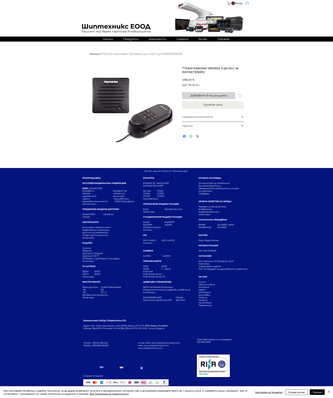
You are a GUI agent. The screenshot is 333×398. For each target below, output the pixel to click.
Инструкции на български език (222, 261)
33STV (85, 271)
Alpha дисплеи (90, 287)
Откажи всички (296, 392)
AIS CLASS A (149, 240)
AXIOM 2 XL (119, 193)
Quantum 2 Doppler (92, 253)
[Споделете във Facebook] (184, 136)
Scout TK (160, 276)
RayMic (168, 224)
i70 (84, 292)
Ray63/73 (169, 222)
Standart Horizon (173, 209)
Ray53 (147, 222)
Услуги (202, 282)
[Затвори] (329, 392)
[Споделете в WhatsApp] (191, 136)
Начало (94, 54)
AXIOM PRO (88, 214)
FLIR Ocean (149, 276)
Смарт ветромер (110, 287)
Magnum (87, 250)
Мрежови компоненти (95, 201)
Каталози (204, 263)
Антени (147, 230)
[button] (231, 3)
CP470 (150, 196)
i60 (102, 289)
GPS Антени (89, 204)
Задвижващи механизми (95, 230)
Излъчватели (150, 198)
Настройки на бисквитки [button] (269, 392)
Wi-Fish (150, 191)
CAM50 (152, 256)
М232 (164, 266)
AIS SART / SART (225, 224)
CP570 (161, 196)
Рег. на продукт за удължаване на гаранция (223, 269)
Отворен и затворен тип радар (100, 258)
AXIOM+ (97, 193)
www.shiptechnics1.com (156, 345)
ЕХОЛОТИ (148, 178)
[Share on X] (197, 136)
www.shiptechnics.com (150, 348)
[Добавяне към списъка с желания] (240, 95)
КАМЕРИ (148, 250)
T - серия (166, 269)
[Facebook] (141, 368)
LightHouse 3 (97, 196)
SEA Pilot (181, 300)
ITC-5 (103, 292)
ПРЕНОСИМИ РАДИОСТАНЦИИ (161, 204)
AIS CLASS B (168, 240)
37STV (97, 271)
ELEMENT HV (120, 191)
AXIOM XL (105, 214)
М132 (145, 266)
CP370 (160, 193)
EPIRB (203, 224)
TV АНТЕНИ (88, 266)
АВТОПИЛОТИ (90, 222)
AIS (145, 235)
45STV (85, 274)
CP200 (149, 193)
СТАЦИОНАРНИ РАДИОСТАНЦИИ (162, 217)
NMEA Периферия (124, 201)
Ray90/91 (147, 224)
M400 (146, 269)
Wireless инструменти (95, 295)
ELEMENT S (88, 191)
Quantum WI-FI (91, 256)
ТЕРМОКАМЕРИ (152, 261)
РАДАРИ (87, 243)
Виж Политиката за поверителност (109, 393)
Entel (146, 209)
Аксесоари (119, 196)
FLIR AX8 (148, 271)
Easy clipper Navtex (209, 240)
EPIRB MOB (205, 227)
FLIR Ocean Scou (152, 274)
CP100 (161, 191)
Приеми (317, 392)
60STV (97, 274)
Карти (86, 198)
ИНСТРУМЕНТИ (91, 282)
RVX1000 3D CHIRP (153, 185)
